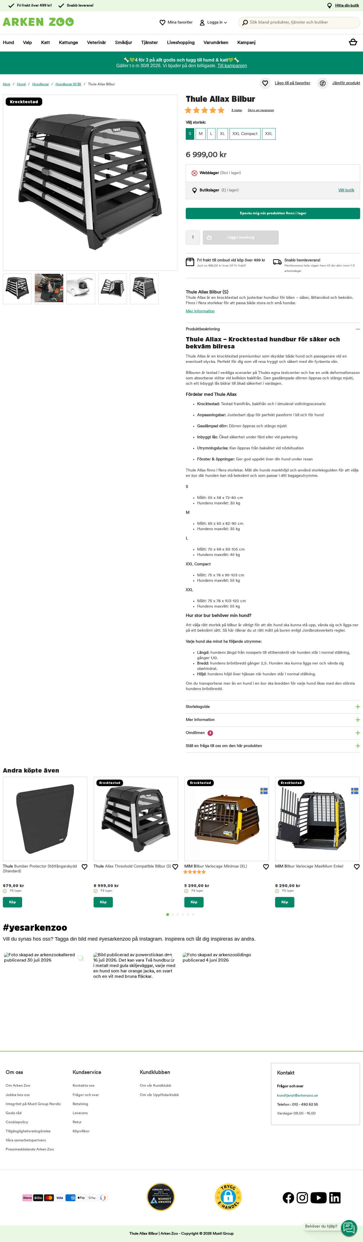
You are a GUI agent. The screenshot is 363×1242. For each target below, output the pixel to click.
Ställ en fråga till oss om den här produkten (224, 746)
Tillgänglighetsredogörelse (28, 1131)
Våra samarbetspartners (26, 1140)
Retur (77, 1122)
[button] (45, 994)
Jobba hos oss (18, 1095)
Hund (8, 43)
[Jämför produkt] (322, 83)
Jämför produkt (346, 83)
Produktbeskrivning (203, 329)
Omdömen (198, 733)
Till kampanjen (232, 65)
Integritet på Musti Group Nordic (33, 1104)
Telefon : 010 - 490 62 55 (297, 1104)
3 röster (236, 110)
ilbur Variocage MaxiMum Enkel (309, 866)
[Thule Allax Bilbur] (17, 288)
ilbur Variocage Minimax (215, 866)
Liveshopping (181, 43)
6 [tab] (193, 914)
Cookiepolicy (17, 1122)
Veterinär (96, 43)
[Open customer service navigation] (349, 1228)
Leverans (80, 1113)
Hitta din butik (347, 5)
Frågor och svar (86, 1095)
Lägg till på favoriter (292, 83)
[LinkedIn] (334, 1198)
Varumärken (216, 43)
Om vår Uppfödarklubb (159, 1095)
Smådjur (123, 43)
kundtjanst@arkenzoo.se (297, 1095)
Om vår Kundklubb (155, 1085)
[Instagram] (302, 1198)
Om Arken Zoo (18, 1085)
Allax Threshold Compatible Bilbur (132, 866)
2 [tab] (172, 914)
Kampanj (246, 43)
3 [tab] (177, 914)
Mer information (200, 311)
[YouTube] (318, 1198)
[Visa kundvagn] (354, 43)
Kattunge (68, 43)
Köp (12, 902)
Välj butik (346, 190)
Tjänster (149, 43)
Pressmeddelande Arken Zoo (30, 1149)
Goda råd (14, 1113)
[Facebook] (288, 1198)
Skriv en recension (261, 110)
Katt (45, 43)
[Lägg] (84, 867)
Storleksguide (198, 707)
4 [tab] (183, 914)
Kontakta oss (83, 1085)
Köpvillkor (81, 1131)
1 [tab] (167, 914)
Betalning (80, 1104)
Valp (27, 43)
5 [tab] (188, 914)
